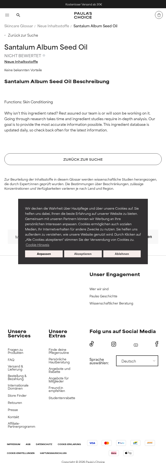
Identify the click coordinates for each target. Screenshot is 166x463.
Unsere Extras (58, 333)
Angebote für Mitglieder (59, 380)
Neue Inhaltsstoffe (53, 25)
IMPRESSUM (13, 444)
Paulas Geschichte (103, 296)
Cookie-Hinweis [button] (37, 244)
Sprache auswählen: (99, 360)
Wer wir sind (99, 289)
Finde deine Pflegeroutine (59, 351)
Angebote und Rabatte (59, 370)
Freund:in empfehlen (57, 389)
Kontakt (13, 417)
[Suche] (18, 15)
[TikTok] (91, 344)
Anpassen (44, 253)
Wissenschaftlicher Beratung (111, 303)
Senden (145, 237)
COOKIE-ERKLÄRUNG (69, 444)
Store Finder (17, 395)
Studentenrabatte (62, 398)
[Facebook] (156, 344)
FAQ (11, 359)
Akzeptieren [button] (83, 254)
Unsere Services (19, 333)
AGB (28, 444)
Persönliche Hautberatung (59, 361)
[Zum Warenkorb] (159, 15)
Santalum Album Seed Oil (95, 25)
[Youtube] (136, 344)
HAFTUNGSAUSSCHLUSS (53, 453)
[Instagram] (113, 344)
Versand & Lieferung (15, 368)
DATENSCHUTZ (44, 444)
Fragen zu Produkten (15, 351)
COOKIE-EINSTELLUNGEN (21, 453)
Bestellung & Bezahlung (17, 377)
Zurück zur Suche (23, 35)
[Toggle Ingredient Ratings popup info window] (44, 55)
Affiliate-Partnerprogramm (21, 425)
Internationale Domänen (18, 387)
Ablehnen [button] (122, 254)
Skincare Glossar (18, 25)
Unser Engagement (114, 274)
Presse (13, 409)
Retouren (15, 402)
